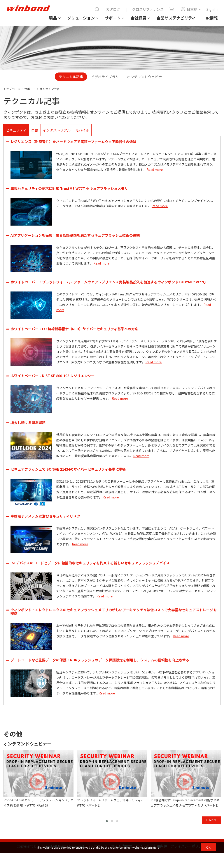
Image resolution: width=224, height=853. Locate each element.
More (212, 820)
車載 (34, 130)
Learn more (151, 847)
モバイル (82, 130)
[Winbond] (28, 8)
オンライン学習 (50, 89)
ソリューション (81, 18)
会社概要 (138, 18)
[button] (106, 821)
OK (208, 847)
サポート (113, 18)
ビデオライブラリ (105, 76)
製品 (53, 18)
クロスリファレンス (148, 9)
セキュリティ (16, 130)
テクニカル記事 (71, 76)
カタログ (113, 9)
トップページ (11, 89)
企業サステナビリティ (176, 18)
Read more (155, 169)
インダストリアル (57, 130)
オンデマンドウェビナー (146, 76)
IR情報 (212, 18)
